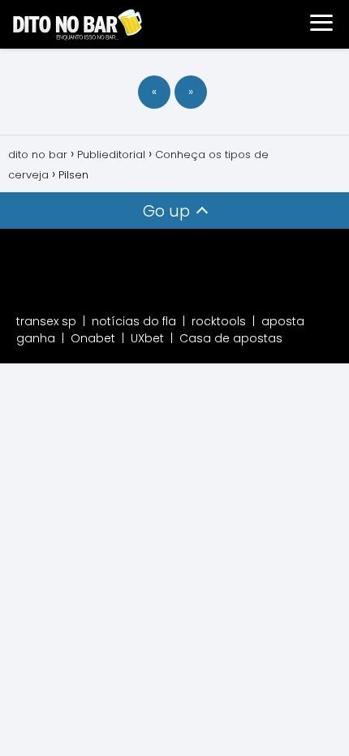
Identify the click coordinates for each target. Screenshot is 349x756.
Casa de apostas (230, 338)
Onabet (93, 338)
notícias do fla (134, 321)
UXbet (147, 338)
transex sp (46, 321)
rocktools (219, 321)
